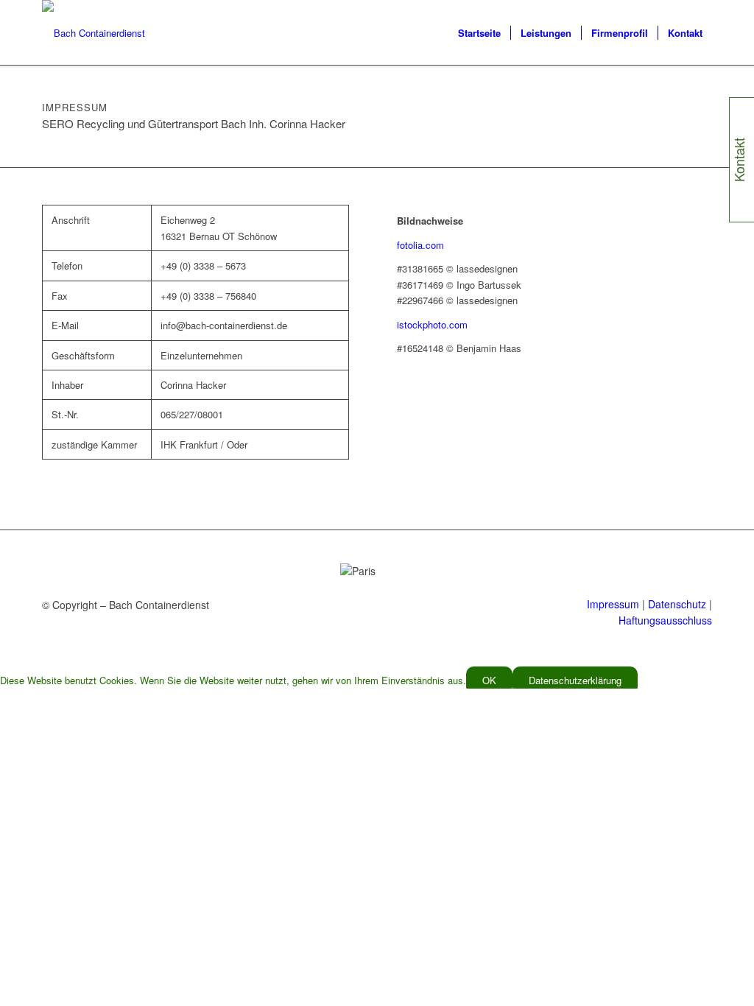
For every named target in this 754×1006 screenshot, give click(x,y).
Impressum (613, 604)
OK (489, 680)
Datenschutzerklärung (575, 680)
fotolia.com (420, 245)
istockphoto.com (432, 324)
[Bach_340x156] (93, 33)
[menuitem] (479, 33)
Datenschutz (677, 604)
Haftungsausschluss (665, 620)
